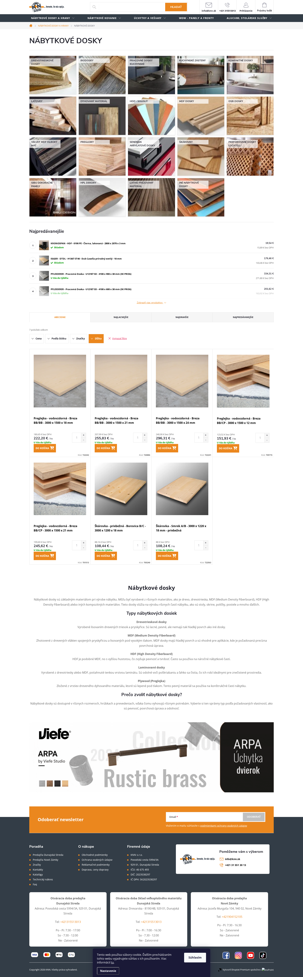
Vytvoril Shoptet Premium (236, 969)
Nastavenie (108, 971)
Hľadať (176, 7)
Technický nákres (43, 879)
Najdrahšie (182, 317)
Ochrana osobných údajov (97, 859)
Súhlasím (195, 957)
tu (112, 962)
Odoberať (254, 817)
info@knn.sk (232, 859)
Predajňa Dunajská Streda (48, 854)
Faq (35, 884)
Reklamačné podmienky (96, 864)
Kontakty (38, 869)
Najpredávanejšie (243, 317)
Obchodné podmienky (95, 854)
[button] (83, 435)
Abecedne (60, 317)
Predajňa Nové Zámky (45, 859)
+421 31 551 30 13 (235, 865)
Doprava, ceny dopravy (95, 869)
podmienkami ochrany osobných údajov (223, 825)
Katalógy (38, 874)
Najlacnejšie (121, 317)
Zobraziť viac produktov (150, 302)
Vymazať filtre (119, 338)
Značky (37, 864)
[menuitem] (52, 18)
